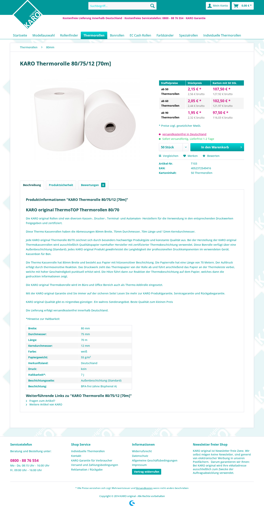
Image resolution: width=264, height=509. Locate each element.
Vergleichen (170, 156)
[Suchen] (152, 6)
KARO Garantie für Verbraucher (91, 460)
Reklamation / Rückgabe (87, 469)
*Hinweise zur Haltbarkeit (43, 319)
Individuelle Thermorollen (88, 451)
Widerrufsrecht (142, 451)
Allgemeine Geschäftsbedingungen (154, 460)
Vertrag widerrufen (146, 471)
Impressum (139, 465)
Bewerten (213, 156)
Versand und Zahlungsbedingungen (94, 465)
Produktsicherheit (61, 185)
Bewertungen (92, 185)
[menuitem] (122, 6)
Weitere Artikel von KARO (45, 404)
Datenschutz (140, 456)
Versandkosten (144, 488)
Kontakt (76, 456)
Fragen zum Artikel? (42, 401)
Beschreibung (32, 185)
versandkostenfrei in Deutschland (184, 134)
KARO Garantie (195, 18)
